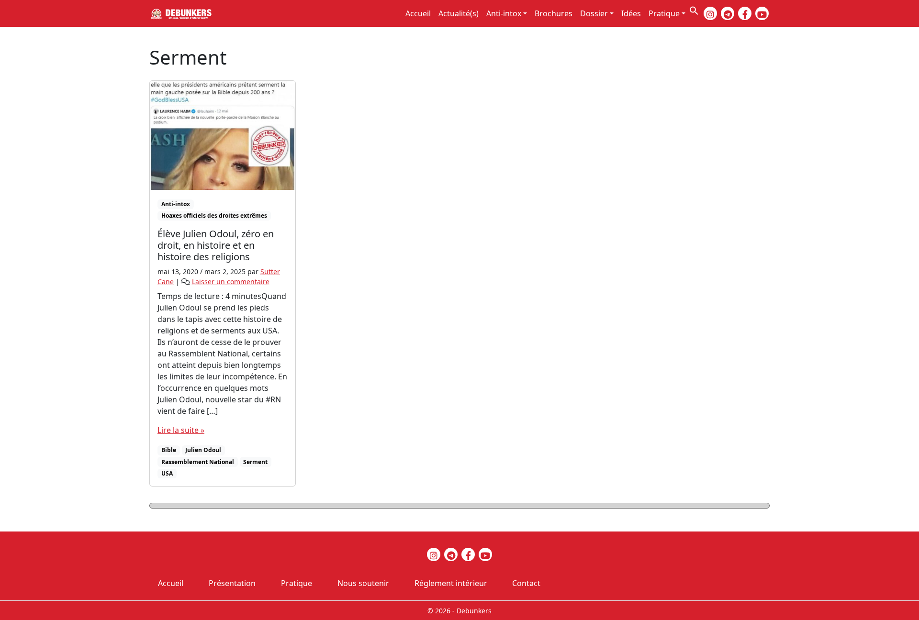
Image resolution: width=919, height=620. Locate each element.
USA (167, 473)
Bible (168, 450)
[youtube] (762, 13)
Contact (526, 583)
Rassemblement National (197, 462)
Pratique (664, 13)
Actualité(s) (458, 13)
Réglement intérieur (451, 583)
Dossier (594, 13)
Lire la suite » (180, 430)
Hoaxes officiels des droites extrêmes (214, 215)
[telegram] (727, 13)
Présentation (232, 583)
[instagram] (710, 13)
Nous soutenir (363, 583)
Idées (631, 13)
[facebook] (744, 13)
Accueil (418, 13)
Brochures (553, 13)
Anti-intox (503, 13)
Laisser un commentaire (230, 281)
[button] (694, 9)
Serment (255, 462)
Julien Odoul (203, 450)
